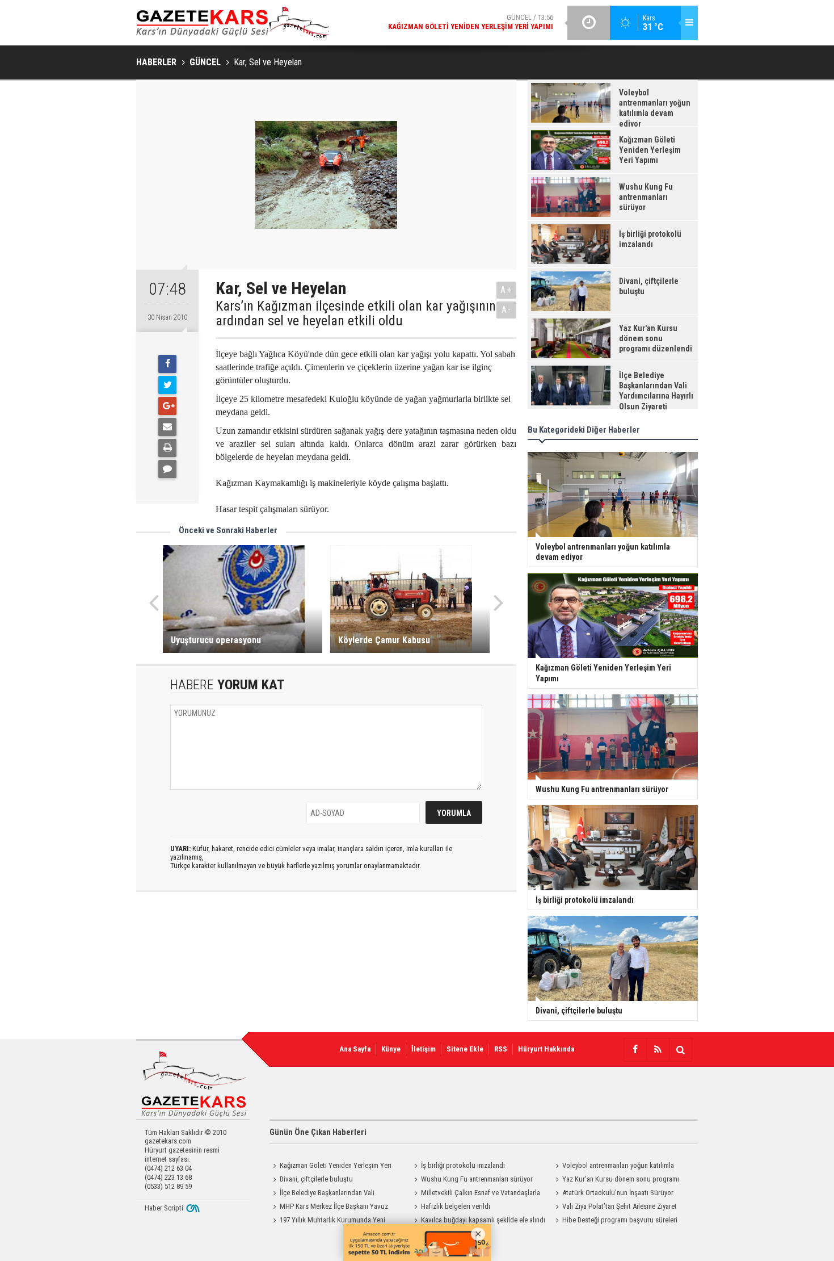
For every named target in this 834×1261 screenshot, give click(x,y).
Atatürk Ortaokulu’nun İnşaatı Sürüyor (617, 1192)
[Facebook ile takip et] (635, 1050)
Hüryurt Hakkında (546, 1049)
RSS (500, 1049)
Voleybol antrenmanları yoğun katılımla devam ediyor (613, 1166)
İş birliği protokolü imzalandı (463, 1165)
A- (507, 309)
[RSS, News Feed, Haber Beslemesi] (657, 1050)
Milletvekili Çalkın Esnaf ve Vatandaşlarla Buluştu (475, 1194)
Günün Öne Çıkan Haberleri (318, 1132)
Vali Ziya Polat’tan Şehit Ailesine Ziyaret (619, 1206)
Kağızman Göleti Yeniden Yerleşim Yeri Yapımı (330, 1166)
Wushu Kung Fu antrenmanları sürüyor (477, 1179)
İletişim (423, 1049)
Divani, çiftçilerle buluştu (316, 1179)
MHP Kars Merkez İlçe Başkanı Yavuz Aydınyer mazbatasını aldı (328, 1207)
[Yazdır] (167, 448)
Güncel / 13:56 (470, 22)
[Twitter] (167, 385)
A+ (506, 289)
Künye (391, 1049)
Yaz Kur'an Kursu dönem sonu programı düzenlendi (615, 1180)
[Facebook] (167, 364)
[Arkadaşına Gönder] (167, 427)
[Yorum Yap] (167, 469)
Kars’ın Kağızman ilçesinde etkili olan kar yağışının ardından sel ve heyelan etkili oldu (356, 314)
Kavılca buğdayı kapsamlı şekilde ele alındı (483, 1220)
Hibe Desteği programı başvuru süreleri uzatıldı (614, 1221)
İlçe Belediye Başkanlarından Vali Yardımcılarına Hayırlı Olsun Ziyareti (321, 1194)
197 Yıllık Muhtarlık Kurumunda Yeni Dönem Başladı (327, 1221)
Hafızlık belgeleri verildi (455, 1206)
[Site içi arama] (680, 1050)
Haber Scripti (164, 1208)
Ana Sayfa (354, 1049)
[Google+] (167, 406)
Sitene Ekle (465, 1049)
